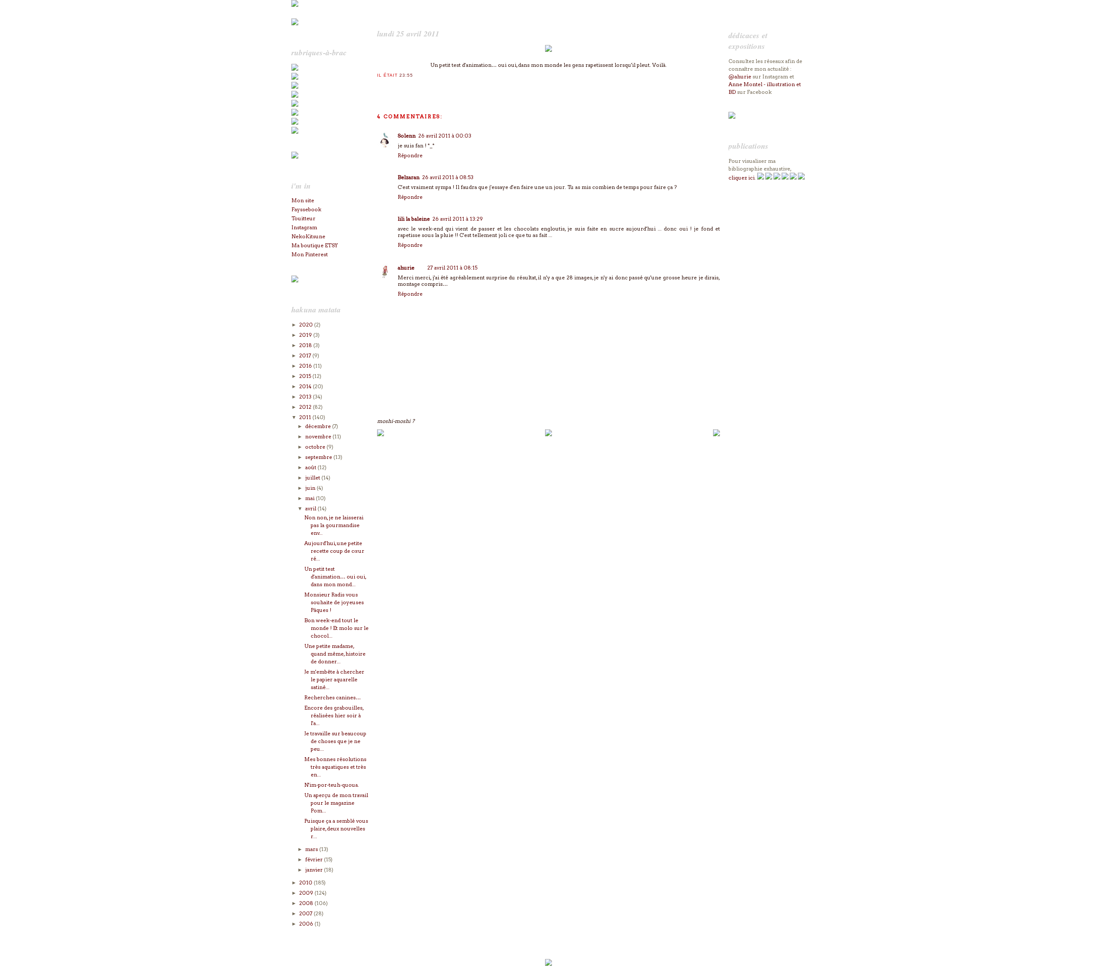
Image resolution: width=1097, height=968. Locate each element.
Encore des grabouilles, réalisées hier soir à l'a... (333, 715)
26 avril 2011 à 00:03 (444, 135)
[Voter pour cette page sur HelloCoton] (424, 86)
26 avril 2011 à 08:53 (448, 177)
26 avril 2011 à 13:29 (457, 219)
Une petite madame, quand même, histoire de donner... (335, 654)
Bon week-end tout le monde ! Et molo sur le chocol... (336, 628)
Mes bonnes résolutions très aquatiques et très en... (335, 767)
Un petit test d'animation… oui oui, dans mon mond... (335, 576)
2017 (305, 355)
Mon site (302, 200)
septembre (319, 457)
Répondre (410, 155)
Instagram (304, 227)
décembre (318, 426)
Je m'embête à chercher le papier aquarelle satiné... (334, 679)
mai (310, 498)
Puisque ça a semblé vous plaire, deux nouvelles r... (336, 828)
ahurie (406, 267)
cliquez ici (741, 177)
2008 (307, 903)
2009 (307, 893)
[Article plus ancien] (716, 434)
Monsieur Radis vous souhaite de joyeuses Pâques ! (334, 602)
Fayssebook (306, 209)
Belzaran (409, 177)
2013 (306, 396)
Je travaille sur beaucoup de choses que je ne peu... (335, 741)
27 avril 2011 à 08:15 (452, 267)
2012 (306, 407)
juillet (313, 477)
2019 (306, 335)
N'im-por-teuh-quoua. (331, 785)
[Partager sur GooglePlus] (432, 86)
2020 (306, 324)
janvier (314, 869)
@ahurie (739, 76)
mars (312, 849)
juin (311, 488)
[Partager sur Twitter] (389, 86)
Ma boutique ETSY (314, 245)
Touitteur (303, 218)
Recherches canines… (332, 697)
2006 (307, 923)
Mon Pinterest (309, 254)
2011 (305, 417)
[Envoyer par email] (381, 86)
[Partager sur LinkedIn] (415, 86)
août (311, 467)
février (314, 859)
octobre (316, 447)
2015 (305, 376)
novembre (319, 436)
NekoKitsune (308, 236)
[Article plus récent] (380, 434)
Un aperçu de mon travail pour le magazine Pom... (336, 803)
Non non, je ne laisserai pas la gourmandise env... (333, 525)
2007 (306, 913)
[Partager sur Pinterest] (406, 86)
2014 (306, 386)
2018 (306, 345)
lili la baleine (414, 219)
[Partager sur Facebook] (398, 86)
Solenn (407, 135)
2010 (306, 882)
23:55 (406, 75)
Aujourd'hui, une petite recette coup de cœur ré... (334, 551)
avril (311, 508)
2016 (306, 366)
